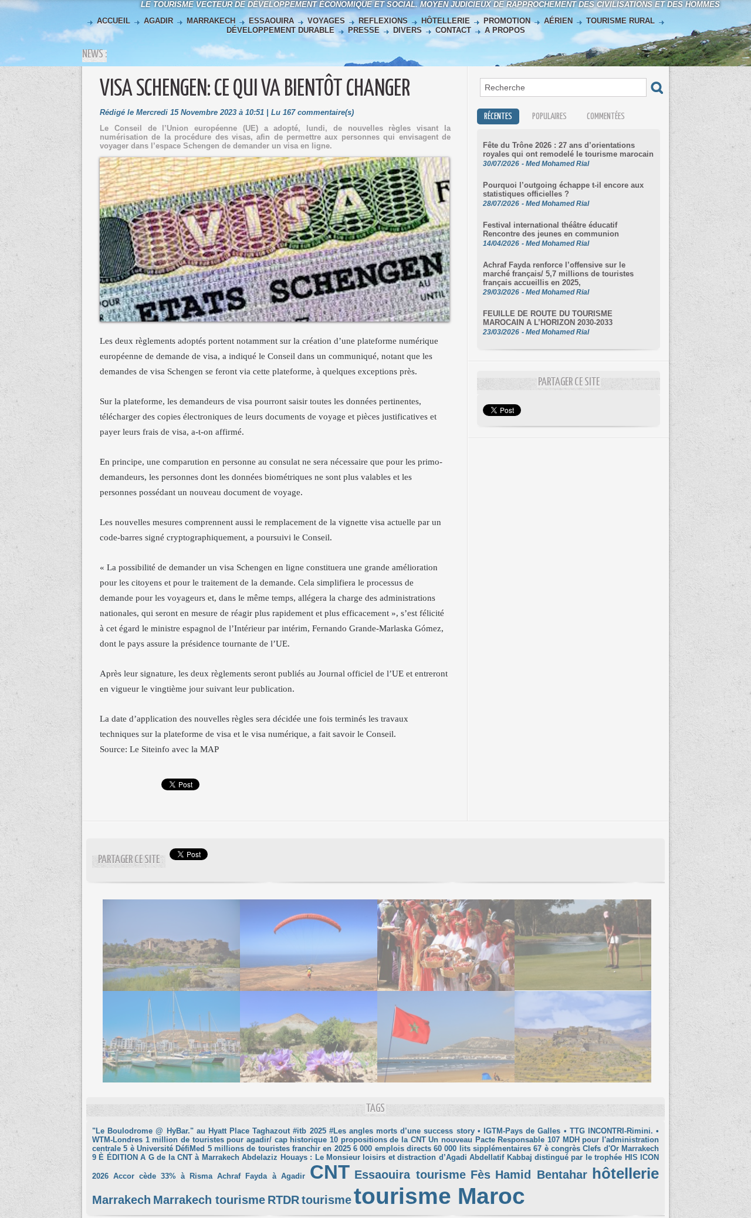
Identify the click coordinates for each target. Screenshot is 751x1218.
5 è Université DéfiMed (164, 1148)
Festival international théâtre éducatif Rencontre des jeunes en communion (551, 229)
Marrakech (211, 20)
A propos (503, 30)
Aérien (558, 20)
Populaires (549, 116)
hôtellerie (625, 1173)
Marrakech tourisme (209, 1199)
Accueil (113, 20)
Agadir (158, 20)
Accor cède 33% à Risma (162, 1176)
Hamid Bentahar (541, 1174)
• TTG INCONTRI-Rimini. (608, 1130)
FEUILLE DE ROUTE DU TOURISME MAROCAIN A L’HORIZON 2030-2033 (548, 318)
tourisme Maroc (439, 1196)
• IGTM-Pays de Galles (519, 1130)
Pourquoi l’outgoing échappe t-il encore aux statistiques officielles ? (563, 189)
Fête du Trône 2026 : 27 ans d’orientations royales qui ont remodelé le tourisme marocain (568, 149)
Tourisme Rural (620, 20)
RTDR (283, 1199)
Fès (480, 1174)
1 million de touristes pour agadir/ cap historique (236, 1139)
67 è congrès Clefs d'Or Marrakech (596, 1148)
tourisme (326, 1199)
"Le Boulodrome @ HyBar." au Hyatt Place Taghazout (191, 1130)
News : (94, 54)
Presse (364, 30)
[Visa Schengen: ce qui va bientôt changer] (274, 160)
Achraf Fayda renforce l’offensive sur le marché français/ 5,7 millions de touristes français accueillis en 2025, (558, 273)
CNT (330, 1172)
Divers (407, 30)
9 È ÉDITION (115, 1157)
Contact (453, 30)
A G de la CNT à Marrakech (189, 1157)
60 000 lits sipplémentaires (482, 1148)
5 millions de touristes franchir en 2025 (279, 1148)
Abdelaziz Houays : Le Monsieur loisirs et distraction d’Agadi (354, 1157)
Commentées (606, 116)
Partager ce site (129, 859)
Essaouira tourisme (410, 1174)
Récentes (498, 116)
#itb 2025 (309, 1130)
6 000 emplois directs (392, 1148)
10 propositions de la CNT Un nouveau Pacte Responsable (437, 1139)
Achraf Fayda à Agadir (261, 1176)
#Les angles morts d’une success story (402, 1130)
